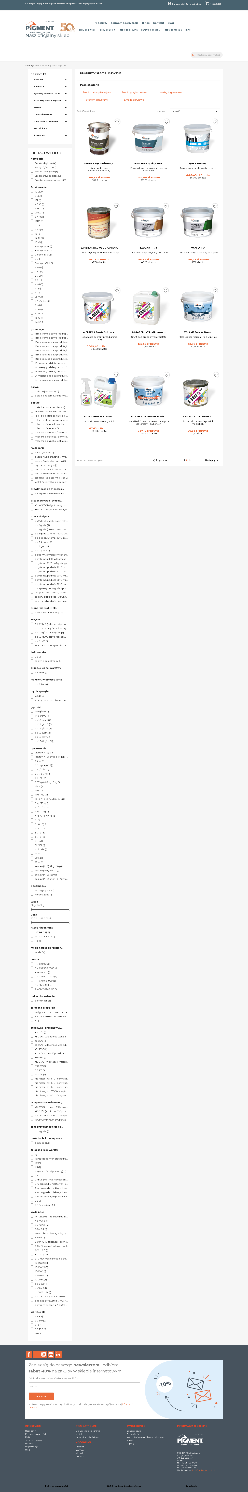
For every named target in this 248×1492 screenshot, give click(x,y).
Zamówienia (133, 1434)
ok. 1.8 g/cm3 (43, 733)
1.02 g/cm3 (42, 712)
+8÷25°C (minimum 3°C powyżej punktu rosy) (51, 1107)
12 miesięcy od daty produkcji (51, 342)
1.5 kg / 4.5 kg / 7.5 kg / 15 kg (50, 799)
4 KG (39, 284)
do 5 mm (41, 673)
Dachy (37, 107)
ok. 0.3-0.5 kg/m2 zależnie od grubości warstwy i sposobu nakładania (51, 1296)
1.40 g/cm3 (42, 716)
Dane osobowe (134, 1431)
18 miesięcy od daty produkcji (51, 363)
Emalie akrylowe (45, 163)
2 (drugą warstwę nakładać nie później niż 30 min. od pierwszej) (51, 1180)
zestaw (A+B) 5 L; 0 (46, 875)
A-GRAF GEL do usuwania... (198, 416)
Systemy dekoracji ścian (47, 93)
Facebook (29, 1354)
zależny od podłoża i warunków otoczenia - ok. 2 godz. (51, 597)
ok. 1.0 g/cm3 (43, 720)
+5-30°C (40, 1032)
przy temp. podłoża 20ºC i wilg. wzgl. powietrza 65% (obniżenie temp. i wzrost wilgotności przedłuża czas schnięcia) (51, 576)
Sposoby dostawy (33, 1440)
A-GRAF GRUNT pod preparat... (149, 332)
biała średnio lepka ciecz (50, 407)
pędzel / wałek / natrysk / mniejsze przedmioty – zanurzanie (51, 457)
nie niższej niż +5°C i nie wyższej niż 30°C (51, 1083)
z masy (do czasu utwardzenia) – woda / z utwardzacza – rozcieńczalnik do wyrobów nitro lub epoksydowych (51, 700)
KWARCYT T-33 (148, 248)
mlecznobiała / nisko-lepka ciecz (51, 424)
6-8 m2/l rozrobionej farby (50, 1233)
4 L (37, 225)
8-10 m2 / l (41, 1250)
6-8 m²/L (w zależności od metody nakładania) (51, 1242)
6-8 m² (40, 1238)
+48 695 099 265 (61, 3)
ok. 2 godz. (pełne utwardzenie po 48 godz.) (51, 529)
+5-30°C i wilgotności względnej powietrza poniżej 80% (51, 1037)
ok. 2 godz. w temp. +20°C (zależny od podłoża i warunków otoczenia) (51, 534)
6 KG (38, 305)
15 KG (39, 221)
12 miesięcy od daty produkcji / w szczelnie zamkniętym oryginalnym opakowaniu (51, 355)
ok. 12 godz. (42, 550)
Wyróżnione (40, 128)
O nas (146, 22)
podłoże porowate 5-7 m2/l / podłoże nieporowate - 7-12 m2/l (51, 1301)
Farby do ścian (107, 30)
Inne (188, 30)
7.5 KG (39, 208)
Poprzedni (159, 460)
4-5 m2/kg (41, 1221)
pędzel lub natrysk (46, 465)
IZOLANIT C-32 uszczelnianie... (148, 416)
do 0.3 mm (42, 684)
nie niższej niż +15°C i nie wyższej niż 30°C (51, 1091)
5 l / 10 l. (40, 837)
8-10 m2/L (41, 1254)
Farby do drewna (128, 30)
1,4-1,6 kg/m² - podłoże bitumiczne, (51, 1217)
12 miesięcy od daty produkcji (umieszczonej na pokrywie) (51, 346)
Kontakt (158, 22)
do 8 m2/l (41, 1284)
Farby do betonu (150, 30)
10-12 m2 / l (41, 1263)
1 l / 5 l (39, 786)
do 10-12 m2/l (43, 1292)
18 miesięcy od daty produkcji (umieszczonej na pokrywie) (51, 367)
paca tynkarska (44, 453)
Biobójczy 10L (43, 255)
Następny (212, 460)
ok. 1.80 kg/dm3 (44, 741)
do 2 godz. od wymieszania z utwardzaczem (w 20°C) (51, 494)
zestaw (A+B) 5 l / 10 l (47, 870)
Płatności (29, 1443)
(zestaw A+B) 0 (44, 753)
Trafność (194, 111)
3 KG (39, 267)
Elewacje (39, 86)
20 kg (39, 858)
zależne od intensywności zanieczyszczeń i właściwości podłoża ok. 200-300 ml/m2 (51, 645)
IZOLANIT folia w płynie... (198, 332)
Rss (36, 1354)
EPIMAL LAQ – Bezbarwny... (99, 163)
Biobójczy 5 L (43, 250)
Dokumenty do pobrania (88, 1431)
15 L (38, 200)
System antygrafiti (46, 172)
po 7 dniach (43, 1001)
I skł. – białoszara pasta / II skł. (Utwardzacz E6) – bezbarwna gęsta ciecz (51, 416)
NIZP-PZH (42, 932)
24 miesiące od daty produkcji (51, 376)
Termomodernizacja (125, 22)
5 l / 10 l (40, 833)
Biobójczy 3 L (43, 246)
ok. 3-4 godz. (43, 542)
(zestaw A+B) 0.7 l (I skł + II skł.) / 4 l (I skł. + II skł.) (51, 757)
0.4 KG (39, 217)
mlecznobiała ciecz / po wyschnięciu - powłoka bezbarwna (51, 432)
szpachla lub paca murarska (51, 478)
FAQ (27, 1437)
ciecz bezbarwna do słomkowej (51, 411)
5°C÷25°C (41, 1066)
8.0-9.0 (40, 1321)
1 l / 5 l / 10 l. (41, 795)
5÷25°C (40, 1070)
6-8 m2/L (41, 1229)
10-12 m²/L (41, 1275)
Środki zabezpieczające (50, 180)
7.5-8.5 (39, 1316)
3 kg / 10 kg (42, 803)
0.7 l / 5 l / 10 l (42, 774)
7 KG (39, 229)
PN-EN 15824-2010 (46, 989)
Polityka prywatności (35, 1434)
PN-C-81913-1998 (45, 981)
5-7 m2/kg (42, 1225)
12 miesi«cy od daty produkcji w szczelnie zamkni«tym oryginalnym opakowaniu (51, 338)
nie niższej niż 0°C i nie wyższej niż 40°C (51, 1095)
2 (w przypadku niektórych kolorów (51, 1184)
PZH (38, 941)
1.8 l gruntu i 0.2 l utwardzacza (51, 1012)
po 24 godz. (42, 1143)
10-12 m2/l (41, 1267)
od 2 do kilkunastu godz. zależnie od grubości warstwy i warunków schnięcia (51, 521)
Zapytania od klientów (46, 121)
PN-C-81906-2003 (46, 968)
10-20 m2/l (41, 1280)
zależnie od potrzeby (48, 661)
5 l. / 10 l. (40, 828)
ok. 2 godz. (42, 525)
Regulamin (30, 1431)
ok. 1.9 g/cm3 (43, 737)
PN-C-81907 (42, 972)
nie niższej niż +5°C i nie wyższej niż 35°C (51, 1087)
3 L (37, 259)
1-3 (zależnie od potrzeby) (50, 1171)
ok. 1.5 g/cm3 (43, 728)
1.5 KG (39, 309)
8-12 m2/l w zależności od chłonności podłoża (51, 1259)
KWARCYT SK (198, 248)
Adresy (130, 1440)
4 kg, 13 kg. (42, 812)
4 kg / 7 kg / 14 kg (45, 816)
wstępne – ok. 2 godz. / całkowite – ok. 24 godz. (51, 592)
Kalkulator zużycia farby (87, 1437)
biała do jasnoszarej (47, 391)
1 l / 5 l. (39, 791)
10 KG (39, 242)
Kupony (130, 1443)
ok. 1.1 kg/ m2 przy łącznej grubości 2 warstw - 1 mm (51, 633)
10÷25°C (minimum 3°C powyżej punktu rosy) (51, 1115)
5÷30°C (40, 1074)
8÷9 (38, 1325)
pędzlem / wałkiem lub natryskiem (51, 473)
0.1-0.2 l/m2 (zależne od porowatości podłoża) (51, 624)
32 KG (39, 314)
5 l (37, 292)
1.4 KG (39, 322)
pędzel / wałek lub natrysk (50, 461)
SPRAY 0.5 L (42, 301)
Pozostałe (39, 135)
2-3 (38, 657)
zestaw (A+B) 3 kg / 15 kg (49, 866)
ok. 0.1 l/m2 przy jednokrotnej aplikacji (51, 628)
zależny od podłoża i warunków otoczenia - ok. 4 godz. (51, 601)
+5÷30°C (41, 1049)
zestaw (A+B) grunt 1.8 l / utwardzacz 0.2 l (51, 879)
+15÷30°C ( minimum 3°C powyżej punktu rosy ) (51, 1111)
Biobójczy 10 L (44, 263)
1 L (37, 234)
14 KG (39, 238)
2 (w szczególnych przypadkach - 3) (51, 1196)
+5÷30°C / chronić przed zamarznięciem (51, 1053)
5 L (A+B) (41, 824)
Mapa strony (31, 1446)
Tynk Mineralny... (198, 163)
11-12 (38, 1333)
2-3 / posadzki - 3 (45, 1205)
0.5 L (39, 272)
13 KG (39, 318)
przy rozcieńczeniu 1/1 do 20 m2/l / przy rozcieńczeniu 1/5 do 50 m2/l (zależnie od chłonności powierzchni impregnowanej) (51, 1305)
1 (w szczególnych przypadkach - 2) (51, 1159)
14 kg (39, 854)
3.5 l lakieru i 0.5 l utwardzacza (51, 1016)
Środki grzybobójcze (48, 176)
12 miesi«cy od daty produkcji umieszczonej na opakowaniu (51, 334)
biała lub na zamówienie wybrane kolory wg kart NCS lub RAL (51, 396)
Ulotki (79, 1434)
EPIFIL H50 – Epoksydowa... (148, 163)
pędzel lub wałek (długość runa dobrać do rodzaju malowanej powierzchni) (51, 469)
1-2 (38, 1163)
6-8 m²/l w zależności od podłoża (51, 1246)
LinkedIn (58, 1354)
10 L (39, 192)
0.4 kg (39, 761)
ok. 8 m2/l (41, 641)
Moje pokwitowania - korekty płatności (145, 1437)
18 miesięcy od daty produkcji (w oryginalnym (51, 371)
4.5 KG (39, 204)
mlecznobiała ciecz (47, 428)
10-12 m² (40, 1271)
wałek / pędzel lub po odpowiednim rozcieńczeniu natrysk (51, 482)
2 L (38, 288)
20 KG (39, 213)
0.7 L (39, 276)
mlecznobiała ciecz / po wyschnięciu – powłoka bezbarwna (51, 437)
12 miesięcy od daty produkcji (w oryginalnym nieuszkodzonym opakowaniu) (51, 350)
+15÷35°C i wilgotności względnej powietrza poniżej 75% (51, 509)
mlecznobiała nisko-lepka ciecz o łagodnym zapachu (51, 441)
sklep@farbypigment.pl (38, 3)
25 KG (39, 297)
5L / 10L (40, 845)
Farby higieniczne (46, 167)
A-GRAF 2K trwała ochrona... (99, 332)
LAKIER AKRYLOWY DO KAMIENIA (99, 248)
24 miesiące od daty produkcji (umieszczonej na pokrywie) (51, 380)
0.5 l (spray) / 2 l (44, 765)
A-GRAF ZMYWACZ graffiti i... (99, 416)
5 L (39, 196)
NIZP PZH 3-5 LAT (45, 936)
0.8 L (39, 280)
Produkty (100, 22)
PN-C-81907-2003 (46, 976)
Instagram (51, 1354)
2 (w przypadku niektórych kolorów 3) (51, 1192)
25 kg (39, 862)
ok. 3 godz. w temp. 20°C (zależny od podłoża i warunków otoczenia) (51, 538)
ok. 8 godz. (42, 546)
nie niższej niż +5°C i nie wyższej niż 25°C (51, 1079)
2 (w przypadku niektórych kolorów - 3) (51, 1188)
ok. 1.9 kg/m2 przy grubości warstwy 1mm (51, 637)
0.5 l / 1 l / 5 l (42, 769)
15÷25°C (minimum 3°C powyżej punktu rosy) (51, 1120)
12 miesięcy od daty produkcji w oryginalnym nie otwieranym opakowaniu (51, 359)
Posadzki (39, 79)
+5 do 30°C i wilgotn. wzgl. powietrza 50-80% (51, 505)
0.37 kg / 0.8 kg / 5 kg (47, 782)
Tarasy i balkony (43, 114)
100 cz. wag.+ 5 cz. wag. (49, 612)
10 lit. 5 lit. (41, 849)
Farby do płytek (86, 30)
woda (39, 696)
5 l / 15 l (39, 841)
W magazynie (44, 890)
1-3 (38, 1167)
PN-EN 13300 (43, 985)
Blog (171, 22)
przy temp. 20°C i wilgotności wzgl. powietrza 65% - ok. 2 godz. (51, 559)
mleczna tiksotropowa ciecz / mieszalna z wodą (51, 420)
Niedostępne (43, 895)
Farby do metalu (172, 30)
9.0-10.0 (40, 1329)
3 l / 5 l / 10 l (42, 807)
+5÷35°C (40, 1058)
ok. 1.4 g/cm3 (43, 724)
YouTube (43, 1354)
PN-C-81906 (42, 964)
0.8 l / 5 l (40, 778)
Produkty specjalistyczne (47, 100)
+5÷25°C (41, 1041)
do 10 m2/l (41, 1288)
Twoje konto (136, 1426)
